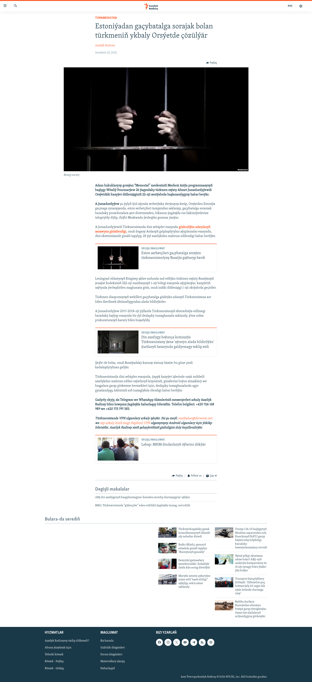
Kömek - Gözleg (54, 668)
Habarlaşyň (107, 668)
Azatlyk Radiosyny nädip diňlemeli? (67, 640)
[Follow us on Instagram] (167, 642)
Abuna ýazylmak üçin (58, 647)
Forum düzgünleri (111, 654)
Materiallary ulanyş (112, 661)
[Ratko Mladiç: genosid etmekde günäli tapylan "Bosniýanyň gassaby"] (167, 548)
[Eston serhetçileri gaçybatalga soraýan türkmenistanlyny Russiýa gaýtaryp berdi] (118, 257)
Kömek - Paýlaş (54, 661)
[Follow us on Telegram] (193, 642)
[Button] (211, 63)
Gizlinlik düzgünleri (112, 647)
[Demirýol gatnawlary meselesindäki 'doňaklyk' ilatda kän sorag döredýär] (167, 564)
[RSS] (202, 642)
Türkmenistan (106, 18)
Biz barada (107, 640)
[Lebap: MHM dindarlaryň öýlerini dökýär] (118, 449)
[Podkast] (300, 6)
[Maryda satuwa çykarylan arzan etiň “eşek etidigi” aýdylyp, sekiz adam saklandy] (167, 579)
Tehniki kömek (54, 654)
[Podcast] (210, 642)
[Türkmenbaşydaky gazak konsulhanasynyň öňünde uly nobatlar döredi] (167, 532)
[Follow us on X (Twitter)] (176, 642)
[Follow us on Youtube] (185, 642)
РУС (290, 6)
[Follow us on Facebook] (159, 642)
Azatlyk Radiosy (105, 45)
